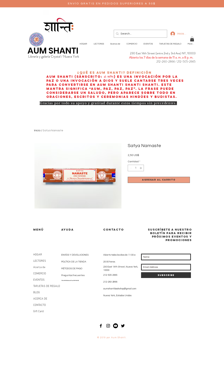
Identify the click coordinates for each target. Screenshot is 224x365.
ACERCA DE (40, 299)
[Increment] (141, 168)
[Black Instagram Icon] (108, 325)
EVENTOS (39, 280)
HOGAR (37, 254)
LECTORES (39, 261)
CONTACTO (39, 305)
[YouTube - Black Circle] (115, 325)
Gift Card (38, 311)
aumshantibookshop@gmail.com (119, 288)
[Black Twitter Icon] (122, 325)
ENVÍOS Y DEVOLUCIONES (75, 255)
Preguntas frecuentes (73, 275)
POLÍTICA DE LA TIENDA (73, 261)
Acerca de (39, 267)
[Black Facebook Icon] (100, 325)
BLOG (36, 292)
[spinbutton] (136, 168)
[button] (192, 39)
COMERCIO (39, 273)
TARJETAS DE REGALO (46, 286)
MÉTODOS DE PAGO (71, 268)
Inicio (37, 130)
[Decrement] (130, 168)
